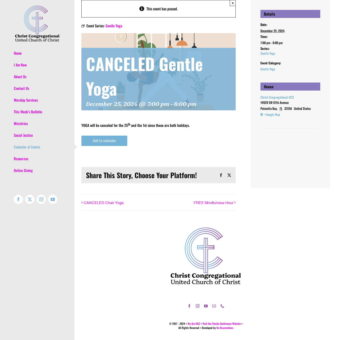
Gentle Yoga (267, 53)
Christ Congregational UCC (277, 97)
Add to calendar (104, 141)
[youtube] (206, 306)
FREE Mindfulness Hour (213, 202)
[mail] (214, 306)
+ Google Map (272, 114)
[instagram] (197, 306)
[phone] (222, 306)
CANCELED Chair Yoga (104, 202)
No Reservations (224, 328)
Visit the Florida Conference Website (221, 324)
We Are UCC (194, 324)
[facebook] (189, 306)
